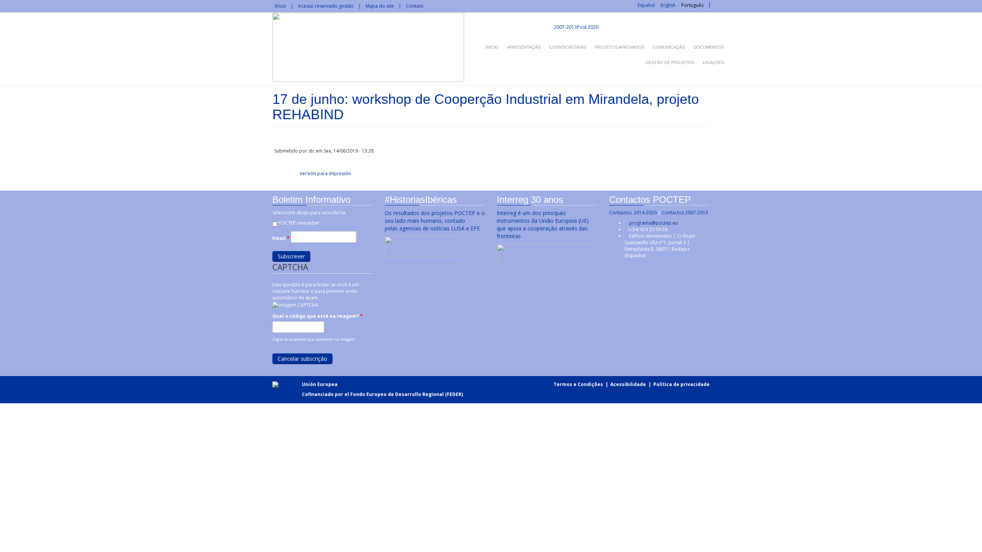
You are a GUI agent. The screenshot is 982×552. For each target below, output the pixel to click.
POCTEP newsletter (299, 223)
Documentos (709, 47)
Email (281, 238)
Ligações (713, 62)
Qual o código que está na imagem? (317, 316)
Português (692, 5)
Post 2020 (587, 27)
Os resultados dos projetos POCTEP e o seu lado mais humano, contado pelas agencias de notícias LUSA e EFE (435, 220)
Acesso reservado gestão (326, 6)
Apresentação (524, 47)
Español (646, 5)
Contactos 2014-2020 (633, 212)
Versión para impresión (325, 173)
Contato (414, 6)
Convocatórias (567, 47)
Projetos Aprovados (619, 47)
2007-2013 (565, 27)
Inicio (492, 47)
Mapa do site (380, 6)
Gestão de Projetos (670, 62)
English (668, 5)
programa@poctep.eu (653, 223)
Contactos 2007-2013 (685, 212)
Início (280, 6)
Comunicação (669, 47)
